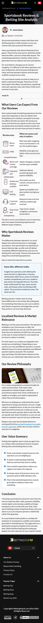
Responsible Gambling (12, 566)
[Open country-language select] (39, 3)
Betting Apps (8, 594)
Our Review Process (11, 562)
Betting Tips (8, 585)
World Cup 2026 (10, 598)
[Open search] (35, 3)
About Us (7, 557)
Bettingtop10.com (9, 8)
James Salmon (18, 30)
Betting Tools (8, 590)
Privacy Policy (8, 570)
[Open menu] (3, 3)
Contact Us (7, 574)
